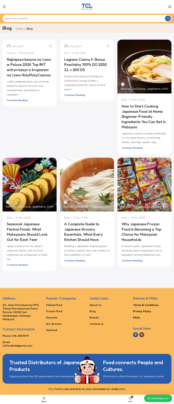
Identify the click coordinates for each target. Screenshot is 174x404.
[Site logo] (87, 6)
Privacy (11, 53)
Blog (124, 99)
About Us (95, 305)
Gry (66, 53)
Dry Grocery (54, 323)
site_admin (17, 46)
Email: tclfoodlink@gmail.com (17, 343)
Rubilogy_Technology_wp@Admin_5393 (144, 88)
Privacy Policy (142, 311)
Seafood (51, 330)
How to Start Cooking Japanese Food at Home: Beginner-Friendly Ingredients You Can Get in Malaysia (144, 116)
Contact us (97, 323)
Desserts (51, 317)
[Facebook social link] (135, 334)
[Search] (168, 18)
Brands (94, 317)
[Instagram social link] (141, 334)
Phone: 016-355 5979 (16, 335)
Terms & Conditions (146, 305)
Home (19, 28)
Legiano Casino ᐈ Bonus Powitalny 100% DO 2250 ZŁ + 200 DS (85, 64)
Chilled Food (54, 305)
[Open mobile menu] (4, 6)
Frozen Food (54, 311)
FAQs (136, 317)
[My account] (169, 6)
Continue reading (17, 100)
